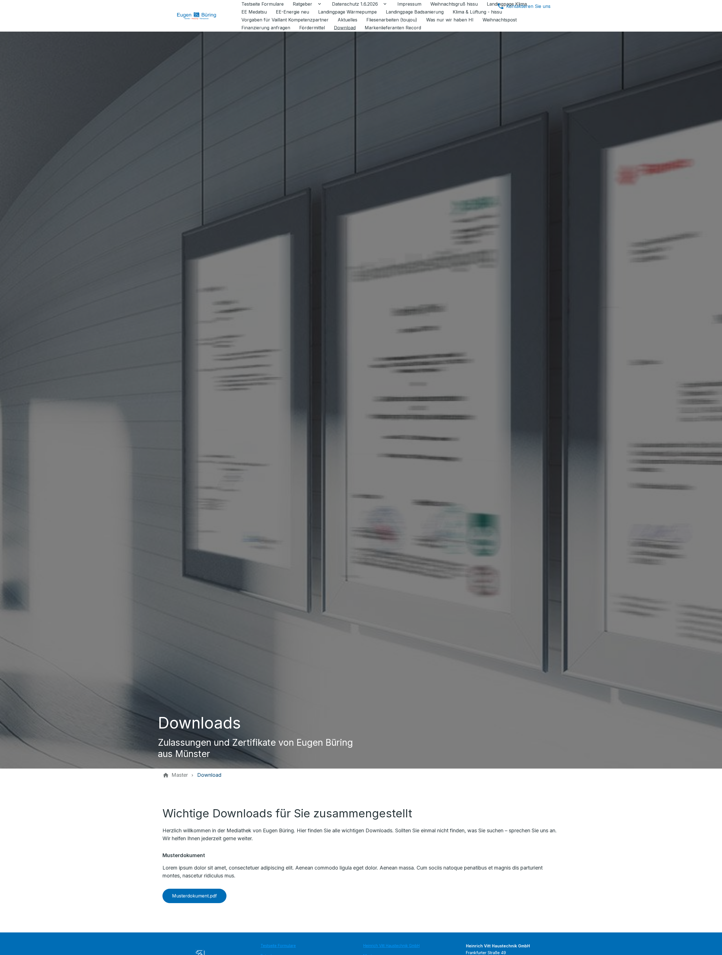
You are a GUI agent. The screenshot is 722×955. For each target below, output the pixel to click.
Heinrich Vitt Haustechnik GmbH (391, 945)
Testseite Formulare (278, 945)
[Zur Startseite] (201, 16)
